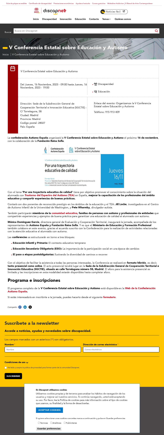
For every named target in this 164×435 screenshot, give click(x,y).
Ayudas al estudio (83, 3)
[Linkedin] (25, 307)
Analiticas (57, 423)
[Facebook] (20, 307)
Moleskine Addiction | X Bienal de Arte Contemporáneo (129, 3)
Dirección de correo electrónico (100, 344)
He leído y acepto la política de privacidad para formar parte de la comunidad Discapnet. (44, 367)
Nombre (9, 344)
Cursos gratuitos (98, 3)
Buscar (8, 32)
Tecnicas (44, 423)
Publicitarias (71, 423)
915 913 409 (112, 112)
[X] (30, 307)
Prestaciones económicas (64, 3)
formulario (109, 297)
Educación (104, 91)
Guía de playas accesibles (16, 3)
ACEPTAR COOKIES (49, 410)
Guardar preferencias (48, 428)
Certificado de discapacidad (40, 3)
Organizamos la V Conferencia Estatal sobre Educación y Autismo (122, 105)
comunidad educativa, (65, 213)
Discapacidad (105, 84)
